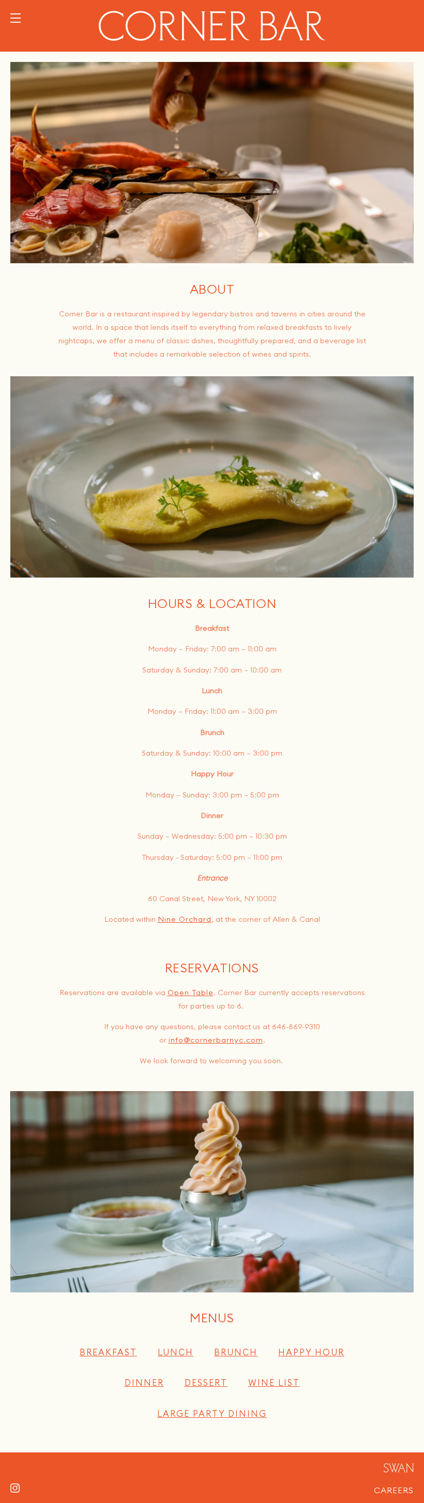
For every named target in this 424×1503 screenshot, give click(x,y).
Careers (394, 1488)
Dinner (144, 1382)
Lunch (175, 1352)
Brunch (236, 1352)
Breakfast (108, 1352)
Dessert (206, 1382)
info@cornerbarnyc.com (216, 1040)
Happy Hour (311, 1352)
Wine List (274, 1382)
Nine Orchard (184, 919)
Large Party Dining (212, 1413)
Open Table (191, 992)
